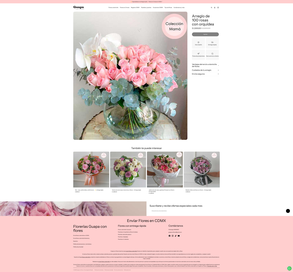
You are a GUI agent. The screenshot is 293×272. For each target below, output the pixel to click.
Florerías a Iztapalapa (123, 237)
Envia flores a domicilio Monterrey (81, 238)
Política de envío (127, 269)
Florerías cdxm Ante (212, 266)
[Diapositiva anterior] (75, 169)
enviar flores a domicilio (131, 251)
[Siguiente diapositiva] (107, 169)
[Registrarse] (288, 211)
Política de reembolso (99, 269)
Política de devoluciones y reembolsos (82, 244)
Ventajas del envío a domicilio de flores (204, 65)
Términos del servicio (118, 269)
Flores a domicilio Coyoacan (124, 229)
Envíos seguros (198, 74)
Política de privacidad (78, 247)
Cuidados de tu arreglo (201, 70)
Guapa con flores (80, 269)
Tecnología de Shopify (88, 269)
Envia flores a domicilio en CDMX (81, 235)
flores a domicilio (86, 257)
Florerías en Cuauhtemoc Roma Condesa (128, 232)
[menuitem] (113, 7)
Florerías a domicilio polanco (124, 234)
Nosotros (75, 241)
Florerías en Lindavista (123, 239)
